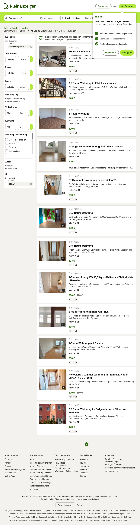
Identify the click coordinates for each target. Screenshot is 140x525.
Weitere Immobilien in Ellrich (104, 520)
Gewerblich (9, 168)
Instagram (84, 466)
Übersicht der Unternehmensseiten (120, 467)
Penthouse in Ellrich (127, 510)
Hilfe (32, 459)
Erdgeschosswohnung (13, 98)
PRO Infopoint (61, 462)
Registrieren (110, 52)
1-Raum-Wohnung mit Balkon (86, 343)
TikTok (83, 475)
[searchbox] (23, 18)
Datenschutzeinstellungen (41, 482)
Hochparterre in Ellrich (83, 510)
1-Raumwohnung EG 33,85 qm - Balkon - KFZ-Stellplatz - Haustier (101, 279)
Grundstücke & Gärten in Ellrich (98, 517)
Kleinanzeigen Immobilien (66, 459)
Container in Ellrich (98, 513)
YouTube (84, 462)
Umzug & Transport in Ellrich (81, 520)
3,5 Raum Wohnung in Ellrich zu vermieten (93, 83)
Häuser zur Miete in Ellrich (20, 520)
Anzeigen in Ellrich (123, 520)
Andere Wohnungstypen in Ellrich (59, 513)
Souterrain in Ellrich (16, 513)
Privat (7, 166)
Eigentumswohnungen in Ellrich (119, 513)
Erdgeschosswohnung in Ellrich (42, 510)
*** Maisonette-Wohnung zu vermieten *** (92, 180)
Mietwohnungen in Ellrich (40, 520)
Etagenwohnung (11, 101)
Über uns (9, 459)
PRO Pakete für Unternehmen (62, 466)
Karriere (8, 462)
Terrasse (12, 147)
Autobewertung (111, 471)
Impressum (35, 489)
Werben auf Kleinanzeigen (66, 471)
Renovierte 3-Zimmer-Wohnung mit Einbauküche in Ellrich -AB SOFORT (98, 376)
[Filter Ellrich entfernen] (31, 184)
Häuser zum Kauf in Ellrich (121, 517)
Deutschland (10, 178)
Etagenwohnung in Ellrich (64, 510)
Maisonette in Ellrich (111, 510)
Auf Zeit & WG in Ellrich (81, 513)
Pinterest (84, 472)
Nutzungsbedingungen (39, 485)
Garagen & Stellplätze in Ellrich (50, 517)
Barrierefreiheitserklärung (41, 475)
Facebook (84, 459)
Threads (83, 469)
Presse (8, 466)
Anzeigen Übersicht (113, 464)
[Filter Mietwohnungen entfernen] (31, 47)
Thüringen (10, 180)
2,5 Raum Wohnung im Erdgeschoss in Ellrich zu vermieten (97, 411)
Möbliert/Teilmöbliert (17, 139)
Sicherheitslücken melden (41, 469)
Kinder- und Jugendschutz (41, 472)
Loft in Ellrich (98, 510)
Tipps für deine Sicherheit (41, 462)
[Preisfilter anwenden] (31, 127)
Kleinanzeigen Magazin (15, 469)
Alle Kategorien (11, 41)
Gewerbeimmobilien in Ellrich (74, 517)
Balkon (12, 143)
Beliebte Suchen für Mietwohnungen (113, 460)
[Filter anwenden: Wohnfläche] (31, 59)
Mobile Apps (10, 475)
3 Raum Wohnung (79, 113)
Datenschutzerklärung (39, 479)
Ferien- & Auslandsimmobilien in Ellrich (23, 517)
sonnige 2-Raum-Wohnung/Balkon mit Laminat (96, 146)
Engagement (10, 472)
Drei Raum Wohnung (81, 213)
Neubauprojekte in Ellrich (60, 520)
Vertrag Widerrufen (38, 466)
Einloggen (127, 52)
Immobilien (11, 43)
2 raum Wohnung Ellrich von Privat (89, 311)
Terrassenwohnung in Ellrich (35, 513)
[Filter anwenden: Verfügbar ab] (31, 113)
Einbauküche (14, 151)
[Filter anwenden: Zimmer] (31, 73)
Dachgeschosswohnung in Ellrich (16, 510)
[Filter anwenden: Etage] (31, 87)
